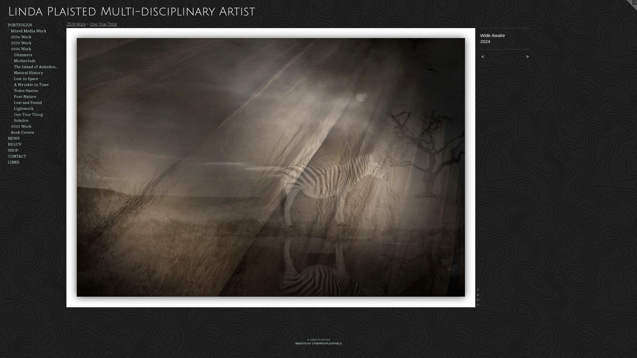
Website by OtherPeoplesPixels (318, 343)
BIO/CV (14, 144)
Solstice (21, 120)
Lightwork (23, 108)
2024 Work (21, 49)
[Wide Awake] (270, 167)
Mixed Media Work (28, 31)
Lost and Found (28, 102)
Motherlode (25, 61)
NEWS (14, 138)
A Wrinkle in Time (31, 85)
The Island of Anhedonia (36, 67)
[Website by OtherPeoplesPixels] (627, 10)
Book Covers (22, 132)
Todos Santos (26, 91)
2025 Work (21, 43)
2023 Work (21, 126)
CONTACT (17, 156)
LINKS (13, 162)
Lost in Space (26, 79)
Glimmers (23, 55)
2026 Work (21, 37)
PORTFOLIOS (20, 25)
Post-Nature (25, 96)
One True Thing (28, 114)
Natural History (28, 73)
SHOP (13, 150)
